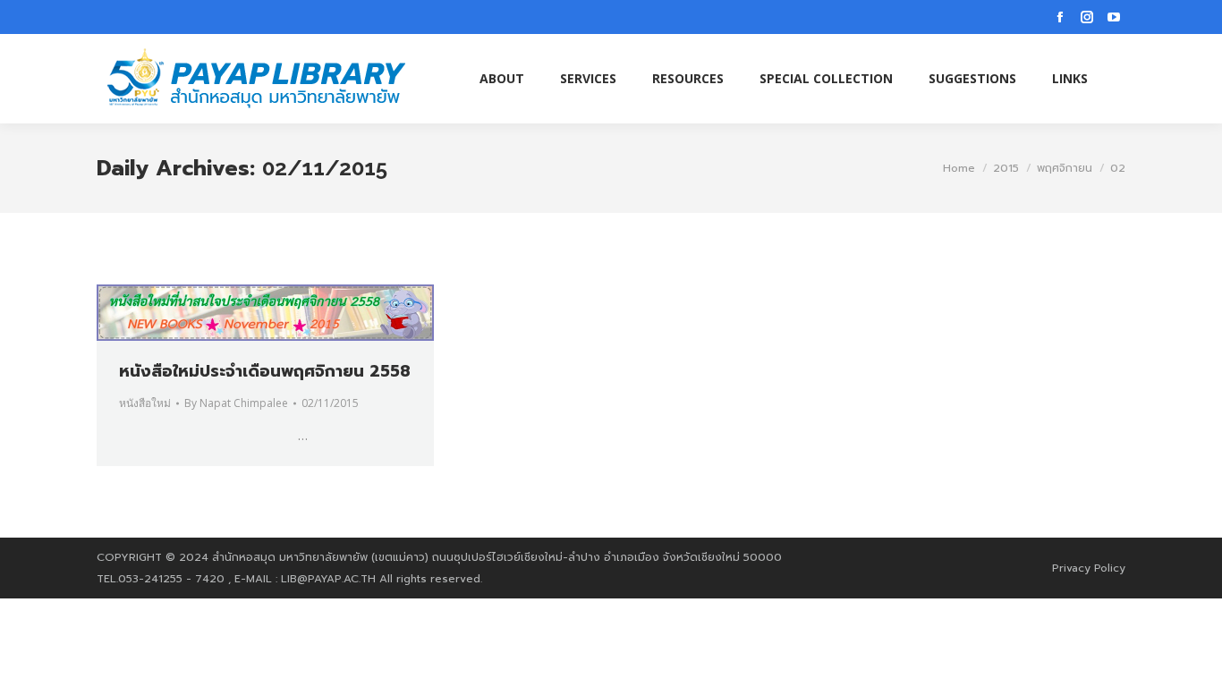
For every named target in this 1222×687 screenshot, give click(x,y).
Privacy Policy (1088, 568)
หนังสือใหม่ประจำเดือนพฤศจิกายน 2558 (265, 371)
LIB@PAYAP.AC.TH (328, 579)
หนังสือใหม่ (145, 403)
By (236, 403)
